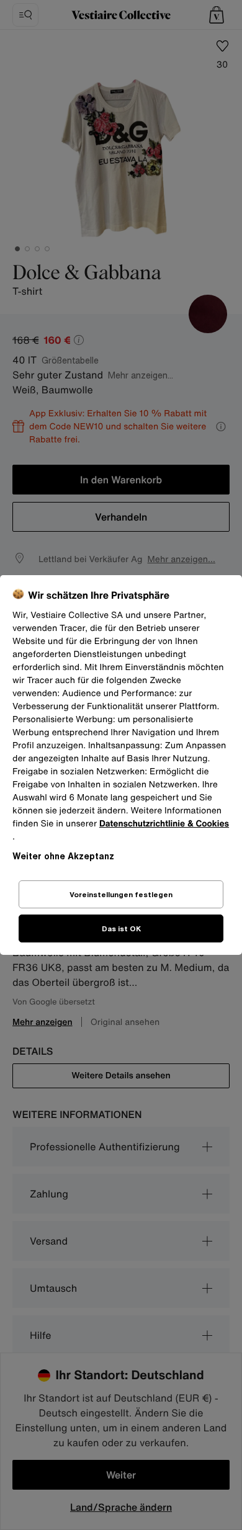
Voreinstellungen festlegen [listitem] (121, 894)
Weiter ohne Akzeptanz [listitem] (63, 855)
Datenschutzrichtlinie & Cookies (164, 823)
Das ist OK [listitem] (121, 928)
